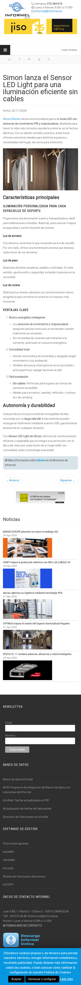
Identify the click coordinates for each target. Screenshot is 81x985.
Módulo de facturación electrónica (24, 876)
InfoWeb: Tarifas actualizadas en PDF (26, 800)
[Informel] (17, 10)
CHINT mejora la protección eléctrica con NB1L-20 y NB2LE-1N (36, 562)
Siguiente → (67, 480)
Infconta (8, 868)
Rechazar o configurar (42, 979)
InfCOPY (8, 884)
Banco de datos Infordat (18, 779)
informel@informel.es (48, 11)
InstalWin (8, 851)
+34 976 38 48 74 (19, 916)
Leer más (66, 979)
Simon (41, 460)
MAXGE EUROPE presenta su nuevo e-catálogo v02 (30, 531)
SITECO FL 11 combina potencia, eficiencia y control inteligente (37, 654)
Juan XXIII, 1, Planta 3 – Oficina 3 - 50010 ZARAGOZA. (36, 911)
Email (8, 722)
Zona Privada (69, 50)
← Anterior (12, 480)
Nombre (10, 735)
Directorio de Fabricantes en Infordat (25, 816)
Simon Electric (12, 118)
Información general (15, 843)
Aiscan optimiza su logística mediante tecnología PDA (32, 593)
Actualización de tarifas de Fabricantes (27, 808)
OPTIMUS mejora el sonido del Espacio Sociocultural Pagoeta (36, 623)
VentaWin (9, 860)
